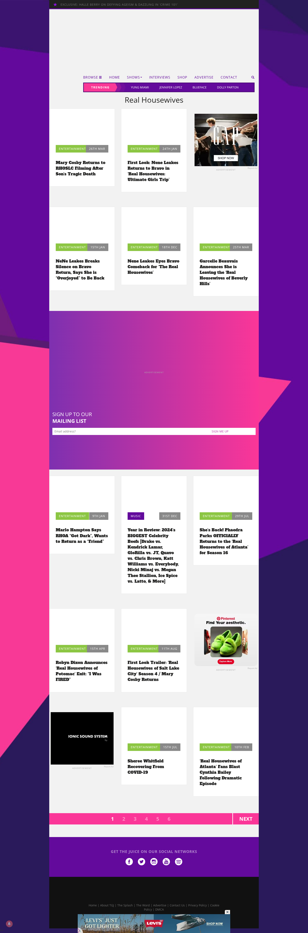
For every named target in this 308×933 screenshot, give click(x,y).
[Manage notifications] (9, 923)
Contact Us (177, 905)
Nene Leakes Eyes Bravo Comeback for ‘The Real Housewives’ (153, 266)
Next (245, 818)
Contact (229, 77)
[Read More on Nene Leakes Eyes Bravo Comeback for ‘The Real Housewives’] (153, 226)
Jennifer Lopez (170, 87)
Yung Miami (140, 87)
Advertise (204, 77)
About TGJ (107, 905)
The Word (143, 905)
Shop (182, 77)
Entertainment (72, 149)
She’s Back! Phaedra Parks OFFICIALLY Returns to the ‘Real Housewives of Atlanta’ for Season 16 (224, 541)
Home (114, 77)
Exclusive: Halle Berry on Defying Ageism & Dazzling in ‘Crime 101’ (119, 4)
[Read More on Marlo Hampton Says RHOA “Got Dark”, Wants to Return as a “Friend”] (82, 495)
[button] (251, 77)
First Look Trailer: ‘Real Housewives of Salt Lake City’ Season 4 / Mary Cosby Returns (153, 671)
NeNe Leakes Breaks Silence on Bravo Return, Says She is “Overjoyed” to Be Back (80, 269)
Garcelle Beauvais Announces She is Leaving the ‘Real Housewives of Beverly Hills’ (224, 272)
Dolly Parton (228, 87)
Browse (90, 77)
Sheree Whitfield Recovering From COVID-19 (146, 766)
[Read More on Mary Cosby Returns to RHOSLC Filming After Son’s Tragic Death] (82, 128)
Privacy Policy (197, 905)
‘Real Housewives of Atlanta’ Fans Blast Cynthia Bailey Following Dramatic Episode (221, 772)
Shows (133, 77)
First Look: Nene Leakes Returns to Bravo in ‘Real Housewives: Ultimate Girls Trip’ (153, 171)
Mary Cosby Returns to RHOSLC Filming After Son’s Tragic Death (80, 168)
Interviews (159, 77)
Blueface (200, 87)
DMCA (159, 909)
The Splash (125, 905)
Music (136, 516)
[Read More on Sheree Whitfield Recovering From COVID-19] (153, 726)
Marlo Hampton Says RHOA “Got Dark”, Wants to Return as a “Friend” (82, 535)
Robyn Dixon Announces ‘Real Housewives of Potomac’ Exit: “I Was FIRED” (81, 671)
